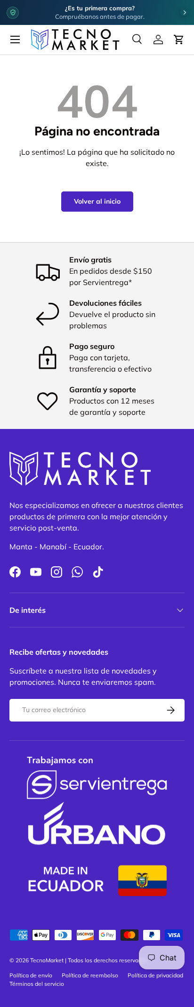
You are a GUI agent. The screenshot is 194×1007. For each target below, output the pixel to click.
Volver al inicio (97, 201)
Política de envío (30, 975)
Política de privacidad (155, 975)
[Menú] (15, 39)
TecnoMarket (47, 960)
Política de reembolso (90, 975)
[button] (179, 39)
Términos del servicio (36, 983)
